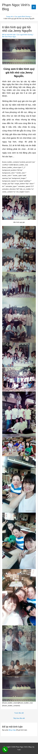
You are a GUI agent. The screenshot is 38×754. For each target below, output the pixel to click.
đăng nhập (12, 730)
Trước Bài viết (19, 713)
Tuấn (19, 749)
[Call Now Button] (5, 749)
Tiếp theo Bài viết (19, 718)
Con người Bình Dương (25, 34)
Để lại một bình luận (9, 34)
